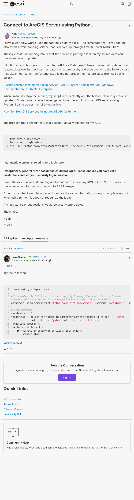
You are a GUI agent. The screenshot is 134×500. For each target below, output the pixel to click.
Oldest (18, 248)
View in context (12, 342)
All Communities (12, 399)
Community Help (12, 414)
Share (7, 225)
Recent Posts (10, 404)
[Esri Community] (17, 4)
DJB (14, 34)
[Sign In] (129, 4)
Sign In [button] (67, 377)
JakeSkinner (19, 257)
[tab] (10, 238)
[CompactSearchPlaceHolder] (123, 4)
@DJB (11, 266)
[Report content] (128, 26)
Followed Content (13, 409)
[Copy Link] (59, 37)
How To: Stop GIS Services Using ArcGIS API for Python (40, 111)
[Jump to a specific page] (128, 248)
